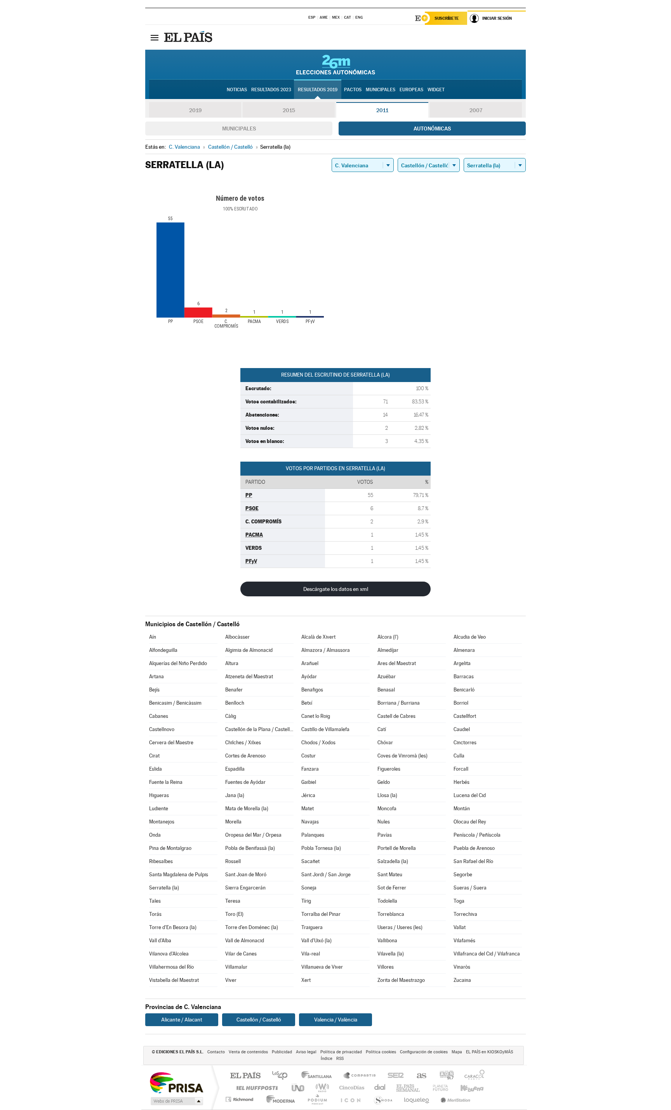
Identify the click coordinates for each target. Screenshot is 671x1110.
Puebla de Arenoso (474, 848)
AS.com (418, 1076)
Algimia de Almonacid (249, 650)
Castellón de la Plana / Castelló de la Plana (259, 729)
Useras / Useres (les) (399, 927)
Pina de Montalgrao (170, 848)
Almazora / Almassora (325, 650)
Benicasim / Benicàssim (175, 703)
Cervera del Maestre (171, 742)
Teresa (232, 901)
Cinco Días (350, 1088)
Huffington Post (255, 1088)
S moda (382, 1099)
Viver (230, 980)
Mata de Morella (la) (246, 808)
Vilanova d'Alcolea (169, 954)
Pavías (384, 835)
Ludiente (158, 808)
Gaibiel (308, 782)
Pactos (353, 89)
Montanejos (161, 822)
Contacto (216, 1051)
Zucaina (462, 980)
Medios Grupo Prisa (176, 1101)
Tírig (306, 901)
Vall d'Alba (160, 940)
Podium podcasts (316, 1099)
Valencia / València (335, 1019)
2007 (475, 110)
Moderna (278, 1099)
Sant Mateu (389, 874)
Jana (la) (234, 795)
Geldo (383, 782)
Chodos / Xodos (318, 742)
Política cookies (381, 1051)
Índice (326, 1058)
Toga (459, 901)
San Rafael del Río (473, 861)
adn (443, 1076)
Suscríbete (447, 18)
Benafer (234, 690)
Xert (306, 980)
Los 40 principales (282, 1076)
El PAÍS (245, 1076)
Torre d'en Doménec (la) (251, 927)
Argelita (462, 663)
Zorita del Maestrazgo (401, 980)
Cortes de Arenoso (245, 756)
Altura (231, 663)
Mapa (457, 1051)
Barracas (464, 676)
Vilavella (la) (390, 954)
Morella (233, 822)
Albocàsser (237, 637)
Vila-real (310, 954)
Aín (152, 637)
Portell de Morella (396, 848)
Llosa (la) (387, 795)
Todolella (387, 901)
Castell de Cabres (396, 716)
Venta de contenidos (248, 1051)
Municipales (239, 128)
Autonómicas (432, 128)
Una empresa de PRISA (176, 1082)
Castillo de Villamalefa (325, 729)
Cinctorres (465, 742)
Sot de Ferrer (391, 888)
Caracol (472, 1076)
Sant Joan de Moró (245, 874)
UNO (299, 1088)
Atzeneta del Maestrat (249, 676)
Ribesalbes (161, 861)
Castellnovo (161, 729)
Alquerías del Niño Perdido (178, 663)
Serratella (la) (164, 888)
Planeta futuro (437, 1088)
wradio (321, 1088)
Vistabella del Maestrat (174, 980)
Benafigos (312, 690)
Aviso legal (306, 1051)
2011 (382, 110)
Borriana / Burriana (398, 703)
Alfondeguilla (163, 650)
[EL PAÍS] (189, 37)
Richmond (240, 1099)
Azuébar (386, 676)
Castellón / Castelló (258, 1019)
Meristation (454, 1099)
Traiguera (312, 927)
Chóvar (385, 742)
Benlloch (234, 703)
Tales (155, 901)
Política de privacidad (341, 1051)
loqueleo (417, 1099)
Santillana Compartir (360, 1076)
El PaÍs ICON (350, 1099)
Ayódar (309, 676)
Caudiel (462, 729)
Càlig (230, 716)
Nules (383, 822)
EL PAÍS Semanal (408, 1088)
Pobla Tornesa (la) (321, 848)
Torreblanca (390, 914)
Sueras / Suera (470, 888)
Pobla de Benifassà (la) (250, 848)
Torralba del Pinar (321, 914)
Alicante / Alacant (181, 1019)
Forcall (461, 769)
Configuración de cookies (424, 1051)
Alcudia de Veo (470, 637)
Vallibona (387, 940)
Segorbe (463, 874)
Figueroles (388, 769)
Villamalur (236, 967)
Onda (155, 835)
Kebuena (465, 1088)
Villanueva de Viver (322, 967)
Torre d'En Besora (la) (172, 927)
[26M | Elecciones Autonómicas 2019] (335, 64)
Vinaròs (462, 967)
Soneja (308, 888)
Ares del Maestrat (396, 663)
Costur (308, 756)
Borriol (461, 703)
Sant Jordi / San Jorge (326, 874)
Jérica (308, 795)
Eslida (155, 769)
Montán (462, 808)
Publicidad (282, 1051)
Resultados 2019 (317, 89)
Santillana (318, 1076)
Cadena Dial (380, 1088)
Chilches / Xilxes (243, 742)
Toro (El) (234, 914)
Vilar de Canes (241, 954)
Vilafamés (464, 940)
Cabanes (158, 716)
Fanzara (310, 769)
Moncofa (386, 808)
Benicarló (464, 690)
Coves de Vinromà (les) (402, 756)
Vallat (460, 927)
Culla (459, 756)
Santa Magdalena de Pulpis (178, 874)
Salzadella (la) (392, 861)
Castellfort (465, 716)
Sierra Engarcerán (245, 888)
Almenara (464, 650)
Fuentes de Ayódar (245, 782)
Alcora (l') (387, 637)
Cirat (154, 756)
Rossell (233, 861)
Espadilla (235, 769)
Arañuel (309, 663)
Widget (436, 89)
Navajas (310, 822)
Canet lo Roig (315, 716)
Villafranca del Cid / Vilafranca (487, 954)
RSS (340, 1058)
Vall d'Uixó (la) (316, 940)
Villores (385, 967)
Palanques (312, 835)
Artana (156, 676)
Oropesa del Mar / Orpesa (253, 835)
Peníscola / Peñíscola (477, 835)
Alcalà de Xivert (318, 637)
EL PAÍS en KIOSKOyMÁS (489, 1051)
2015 (289, 110)
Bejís (154, 690)
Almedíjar (387, 650)
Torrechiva (465, 914)
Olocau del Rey (470, 822)
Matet (307, 808)
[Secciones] (154, 37)
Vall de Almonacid (244, 940)
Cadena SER (393, 1076)
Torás (155, 914)
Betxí (306, 703)
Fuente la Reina (166, 782)
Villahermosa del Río (171, 967)
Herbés (461, 782)
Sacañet (310, 861)
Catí (381, 729)
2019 (195, 110)
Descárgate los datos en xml (335, 589)
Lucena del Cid (470, 795)
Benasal (386, 690)
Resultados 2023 (271, 89)
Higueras (159, 795)
